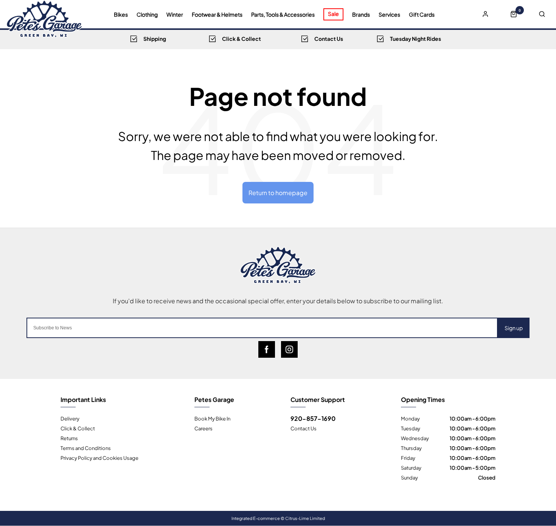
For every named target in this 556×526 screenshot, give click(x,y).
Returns (69, 438)
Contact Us (303, 428)
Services (389, 14)
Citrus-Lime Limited (305, 518)
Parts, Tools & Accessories (283, 14)
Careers (203, 428)
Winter (174, 14)
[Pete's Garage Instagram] (289, 349)
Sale (333, 13)
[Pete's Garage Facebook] (266, 349)
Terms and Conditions (86, 448)
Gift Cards (422, 14)
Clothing (147, 14)
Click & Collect (78, 428)
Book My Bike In (212, 418)
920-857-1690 (312, 418)
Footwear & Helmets (217, 14)
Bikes (121, 14)
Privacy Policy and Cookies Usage (99, 457)
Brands (361, 14)
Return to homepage (278, 192)
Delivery (70, 418)
